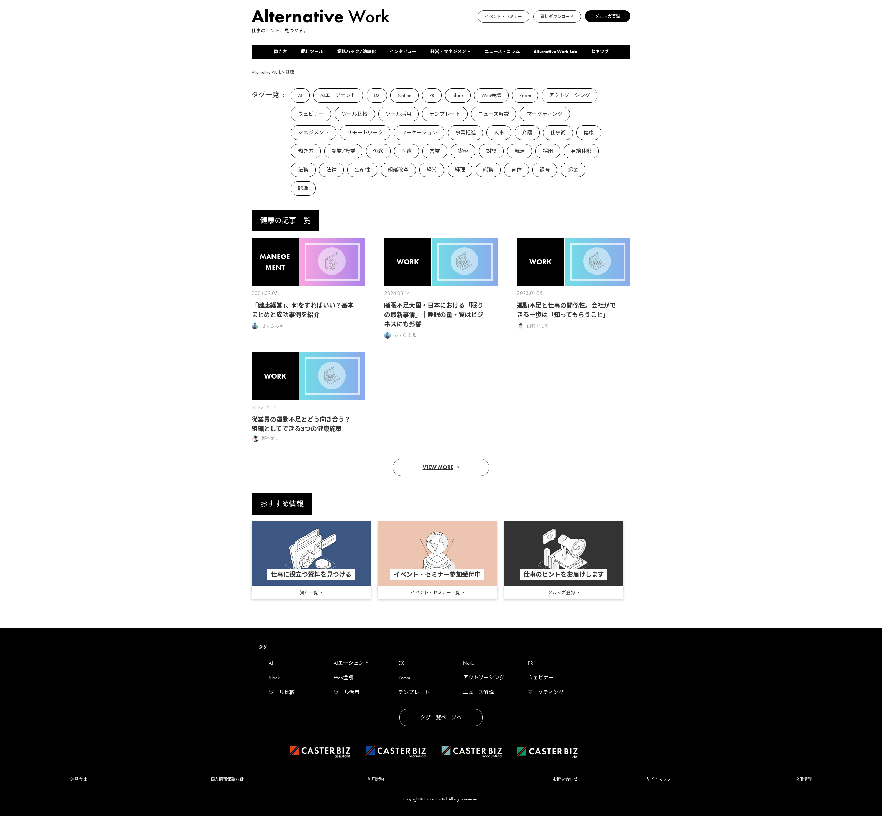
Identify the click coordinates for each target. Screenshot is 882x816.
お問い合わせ (565, 779)
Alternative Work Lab (555, 51)
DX (377, 95)
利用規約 (376, 779)
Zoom (525, 95)
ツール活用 (398, 114)
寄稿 (463, 151)
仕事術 (558, 132)
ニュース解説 (493, 114)
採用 (548, 151)
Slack (457, 95)
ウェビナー (311, 114)
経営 (432, 169)
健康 (589, 132)
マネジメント (313, 132)
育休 (516, 169)
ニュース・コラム (502, 51)
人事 (499, 132)
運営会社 (78, 779)
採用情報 (803, 779)
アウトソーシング (569, 95)
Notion (404, 95)
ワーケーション (419, 132)
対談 (491, 151)
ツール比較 (355, 114)
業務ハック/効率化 (356, 51)
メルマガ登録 (607, 16)
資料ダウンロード (557, 16)
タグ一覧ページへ (441, 717)
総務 (488, 169)
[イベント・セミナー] (391, 29)
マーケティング (545, 114)
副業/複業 (343, 151)
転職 (303, 188)
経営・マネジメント (450, 51)
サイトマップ (658, 779)
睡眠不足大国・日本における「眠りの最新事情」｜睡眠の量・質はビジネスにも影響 (433, 314)
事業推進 (465, 132)
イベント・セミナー (503, 16)
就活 (519, 151)
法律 (331, 169)
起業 (573, 169)
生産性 (362, 169)
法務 (303, 169)
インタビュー (403, 51)
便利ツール (312, 51)
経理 (460, 169)
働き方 (280, 51)
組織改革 (398, 169)
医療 (406, 151)
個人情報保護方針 (227, 779)
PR (431, 95)
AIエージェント (338, 95)
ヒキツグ (600, 51)
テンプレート (444, 114)
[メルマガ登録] (400, 29)
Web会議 (491, 95)
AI (300, 95)
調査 (545, 169)
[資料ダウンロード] (395, 29)
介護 (527, 132)
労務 (378, 151)
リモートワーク (365, 132)
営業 (435, 151)
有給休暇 (581, 151)
